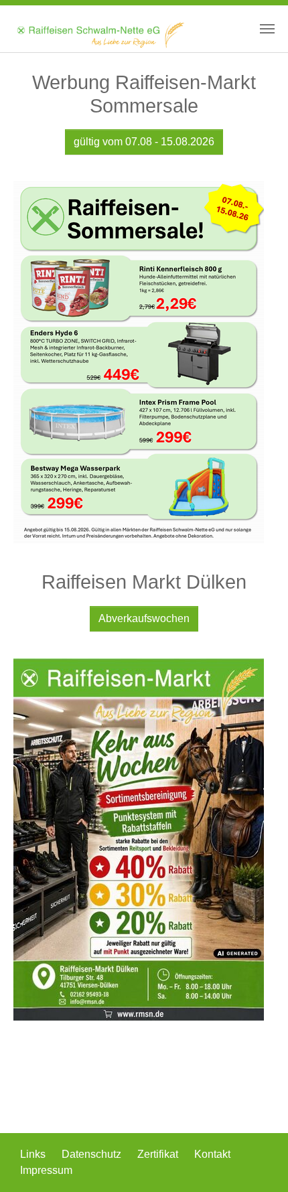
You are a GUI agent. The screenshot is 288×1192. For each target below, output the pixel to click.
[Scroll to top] (258, 1162)
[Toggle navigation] (267, 28)
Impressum (46, 1170)
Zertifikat (159, 1154)
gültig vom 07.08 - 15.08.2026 (144, 141)
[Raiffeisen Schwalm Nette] (99, 28)
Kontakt (212, 1154)
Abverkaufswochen (144, 618)
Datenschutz (93, 1154)
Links (34, 1154)
